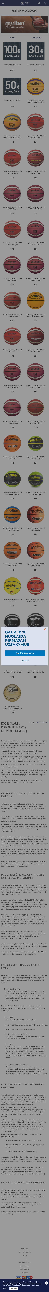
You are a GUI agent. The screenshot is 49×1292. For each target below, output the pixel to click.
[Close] (45, 629)
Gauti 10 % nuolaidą (25, 653)
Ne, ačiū (25, 660)
